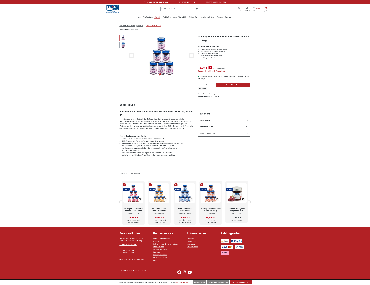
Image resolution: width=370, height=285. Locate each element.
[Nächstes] (191, 55)
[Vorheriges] (131, 55)
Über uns (190, 239)
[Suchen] (197, 9)
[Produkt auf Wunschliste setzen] (140, 199)
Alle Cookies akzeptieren (240, 282)
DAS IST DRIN (205, 114)
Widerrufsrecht (158, 247)
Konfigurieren (199, 282)
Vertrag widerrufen (160, 255)
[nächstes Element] (249, 201)
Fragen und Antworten (161, 239)
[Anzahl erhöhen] (213, 85)
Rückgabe (157, 252)
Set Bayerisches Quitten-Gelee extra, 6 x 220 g (159, 210)
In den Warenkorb (233, 85)
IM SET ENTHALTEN (208, 133)
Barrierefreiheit (192, 247)
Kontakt (156, 241)
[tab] (127, 105)
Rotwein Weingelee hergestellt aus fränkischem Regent (236, 210)
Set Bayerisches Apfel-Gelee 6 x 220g (211, 210)
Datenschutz (191, 241)
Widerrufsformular (160, 257)
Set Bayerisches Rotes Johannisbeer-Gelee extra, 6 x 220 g (133, 210)
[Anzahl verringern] (200, 85)
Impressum (191, 244)
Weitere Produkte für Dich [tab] (130, 173)
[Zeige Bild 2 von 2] (163, 74)
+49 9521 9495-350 (128, 245)
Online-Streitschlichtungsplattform (165, 244)
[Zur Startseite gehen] (112, 9)
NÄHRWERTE (205, 120)
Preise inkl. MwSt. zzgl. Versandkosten (212, 71)
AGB (154, 260)
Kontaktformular (138, 260)
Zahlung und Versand (161, 249)
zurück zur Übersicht (127, 26)
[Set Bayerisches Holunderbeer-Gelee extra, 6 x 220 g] (161, 55)
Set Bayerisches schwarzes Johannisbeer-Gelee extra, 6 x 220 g (185, 210)
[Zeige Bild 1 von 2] (160, 74)
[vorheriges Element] (120, 201)
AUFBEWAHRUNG (206, 127)
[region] (157, 55)
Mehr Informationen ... (182, 282)
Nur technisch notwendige (218, 282)
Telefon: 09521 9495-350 (216, 2)
